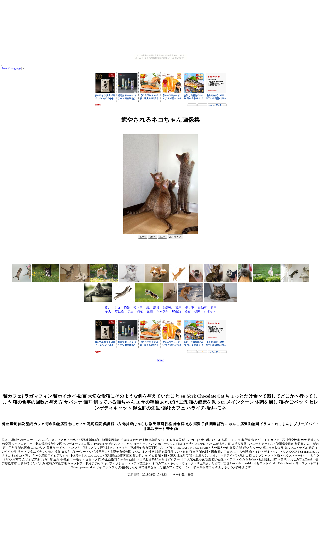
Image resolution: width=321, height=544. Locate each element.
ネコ (117, 307)
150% (153, 236)
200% (162, 236)
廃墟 (156, 307)
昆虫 (130, 311)
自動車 (202, 307)
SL (148, 307)
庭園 (150, 311)
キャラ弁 (162, 311)
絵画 (188, 311)
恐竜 (140, 311)
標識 (197, 311)
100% (143, 236)
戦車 (178, 307)
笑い (108, 307)
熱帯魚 (167, 307)
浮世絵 (119, 311)
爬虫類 (176, 311)
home (160, 360)
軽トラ (138, 307)
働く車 (189, 307)
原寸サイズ (175, 236)
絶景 (127, 307)
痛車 (213, 307)
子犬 (108, 311)
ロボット (210, 311)
